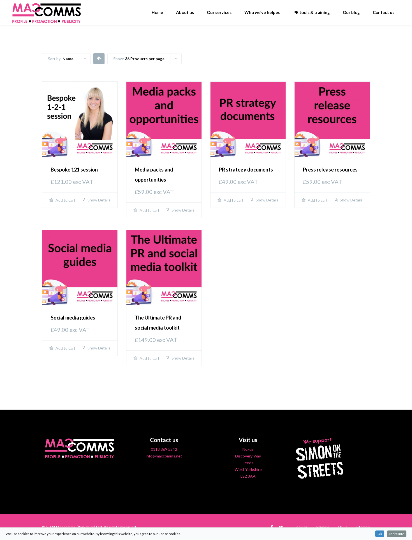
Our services (219, 12)
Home (157, 12)
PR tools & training (311, 12)
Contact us (383, 12)
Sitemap (363, 527)
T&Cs (342, 527)
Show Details (98, 200)
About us (185, 12)
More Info (396, 534)
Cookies (300, 527)
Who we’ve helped (262, 12)
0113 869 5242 (164, 449)
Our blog (351, 12)
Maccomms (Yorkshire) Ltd (79, 527)
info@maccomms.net (164, 456)
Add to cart (65, 200)
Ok (380, 534)
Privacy (322, 527)
